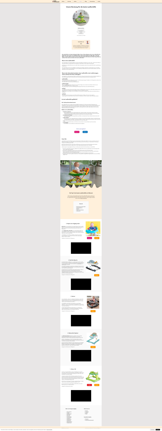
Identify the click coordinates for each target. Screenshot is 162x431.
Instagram (88, 428)
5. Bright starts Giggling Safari (81, 206)
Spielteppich (69, 420)
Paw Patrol (68, 414)
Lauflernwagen (67, 84)
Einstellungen (152, 429)
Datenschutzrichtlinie (49, 429)
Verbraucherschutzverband (89, 420)
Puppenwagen (69, 416)
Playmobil (68, 415)
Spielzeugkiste (69, 419)
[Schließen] (160, 429)
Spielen (75, 408)
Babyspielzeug (69, 411)
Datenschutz (91, 428)
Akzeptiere (157, 429)
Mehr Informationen (84, 198)
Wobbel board (69, 422)
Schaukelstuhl (79, 263)
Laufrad (64, 89)
